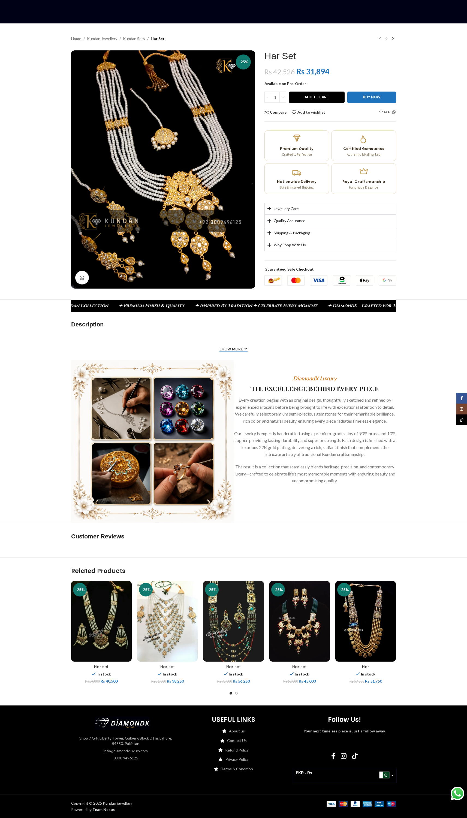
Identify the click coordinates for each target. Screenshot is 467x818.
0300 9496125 (125, 758)
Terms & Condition (237, 769)
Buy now (372, 97)
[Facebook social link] (333, 756)
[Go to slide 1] (231, 693)
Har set (101, 666)
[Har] (365, 621)
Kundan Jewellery (102, 38)
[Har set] (101, 621)
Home (76, 38)
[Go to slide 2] (236, 693)
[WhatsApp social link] (394, 112)
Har (365, 666)
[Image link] (122, 722)
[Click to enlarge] (82, 277)
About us (237, 731)
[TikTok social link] (354, 756)
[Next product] (393, 39)
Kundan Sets (134, 38)
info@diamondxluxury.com (126, 751)
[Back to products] (386, 39)
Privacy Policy (237, 759)
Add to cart (317, 97)
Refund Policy (237, 750)
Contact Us (237, 740)
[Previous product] (379, 39)
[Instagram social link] (343, 756)
